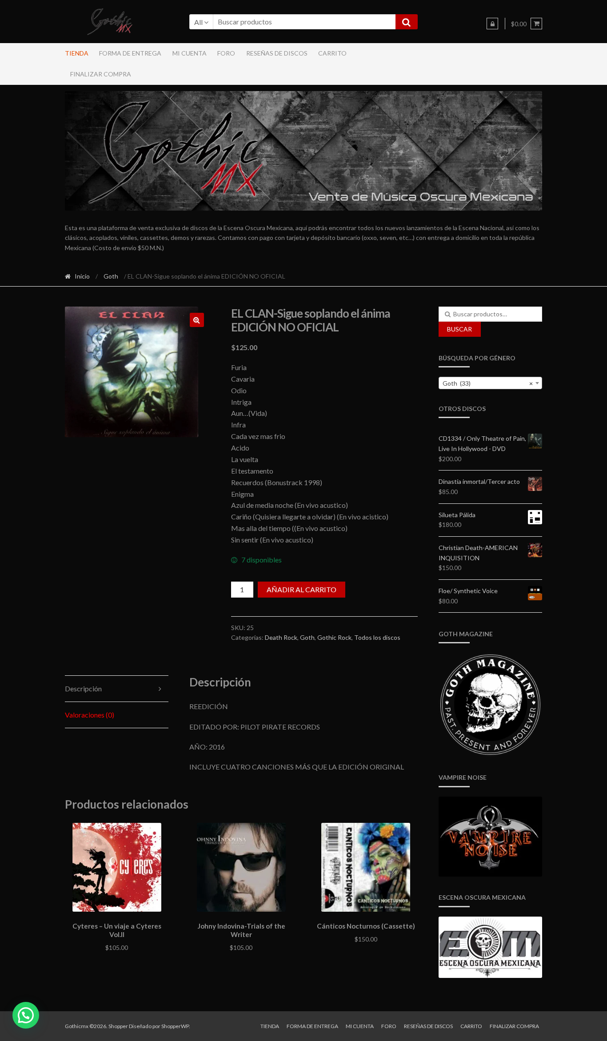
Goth (111, 276)
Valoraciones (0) (89, 714)
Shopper (118, 1026)
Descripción (83, 688)
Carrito (332, 53)
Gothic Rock (334, 637)
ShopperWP (175, 1026)
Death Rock (281, 637)
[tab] (117, 689)
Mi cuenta (189, 53)
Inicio (82, 276)
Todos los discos (377, 637)
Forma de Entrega (130, 53)
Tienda (76, 53)
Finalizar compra (100, 74)
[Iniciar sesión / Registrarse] (492, 23)
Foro (226, 53)
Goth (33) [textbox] (488, 383)
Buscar (459, 329)
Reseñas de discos (276, 53)
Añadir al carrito (301, 589)
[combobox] (491, 383)
